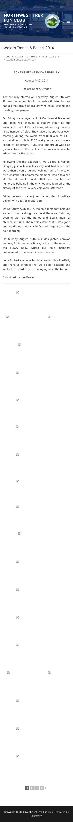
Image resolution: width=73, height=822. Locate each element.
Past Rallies (49, 57)
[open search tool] (62, 21)
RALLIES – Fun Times (26, 57)
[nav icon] (68, 21)
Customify (36, 815)
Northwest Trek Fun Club (23, 18)
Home (7, 57)
